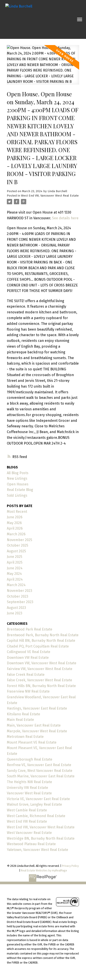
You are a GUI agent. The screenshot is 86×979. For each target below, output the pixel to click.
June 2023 (14, 613)
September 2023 (20, 602)
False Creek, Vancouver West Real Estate (39, 680)
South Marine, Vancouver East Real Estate (41, 776)
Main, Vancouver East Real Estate (34, 725)
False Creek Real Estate (26, 674)
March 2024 (16, 585)
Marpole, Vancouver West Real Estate (37, 731)
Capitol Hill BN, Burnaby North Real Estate (41, 640)
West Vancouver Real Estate (29, 833)
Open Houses (17, 484)
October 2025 (17, 545)
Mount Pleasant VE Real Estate (31, 742)
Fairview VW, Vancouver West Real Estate (39, 669)
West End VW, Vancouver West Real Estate (50, 195)
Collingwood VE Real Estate (28, 652)
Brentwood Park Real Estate (29, 629)
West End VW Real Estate (27, 821)
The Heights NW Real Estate (29, 782)
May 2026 (14, 523)
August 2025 (16, 551)
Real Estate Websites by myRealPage (44, 870)
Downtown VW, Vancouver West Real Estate (41, 663)
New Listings (17, 478)
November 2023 (19, 591)
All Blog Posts (17, 473)
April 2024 (15, 579)
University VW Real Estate (27, 788)
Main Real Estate (20, 720)
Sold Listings (17, 495)
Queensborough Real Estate (29, 759)
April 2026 (15, 528)
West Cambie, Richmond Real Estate (36, 816)
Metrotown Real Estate (25, 737)
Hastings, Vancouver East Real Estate (37, 708)
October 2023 (17, 596)
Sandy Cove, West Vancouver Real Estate (39, 771)
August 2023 (16, 608)
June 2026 (14, 517)
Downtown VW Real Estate (28, 657)
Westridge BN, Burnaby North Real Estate (41, 838)
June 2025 (14, 557)
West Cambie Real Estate (27, 810)
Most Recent (17, 511)
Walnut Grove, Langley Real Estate (34, 804)
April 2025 (14, 562)
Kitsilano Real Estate (23, 714)
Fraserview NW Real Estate (28, 691)
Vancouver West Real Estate (29, 793)
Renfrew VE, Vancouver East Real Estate (39, 765)
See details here (65, 218)
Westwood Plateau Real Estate (31, 844)
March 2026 (16, 534)
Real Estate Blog (20, 490)
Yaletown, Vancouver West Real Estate (37, 850)
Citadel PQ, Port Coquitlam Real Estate (38, 646)
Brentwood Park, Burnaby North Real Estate (43, 635)
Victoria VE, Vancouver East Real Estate (38, 799)
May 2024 (14, 574)
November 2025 (19, 540)
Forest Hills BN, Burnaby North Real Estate (41, 686)
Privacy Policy (70, 865)
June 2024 (14, 568)
